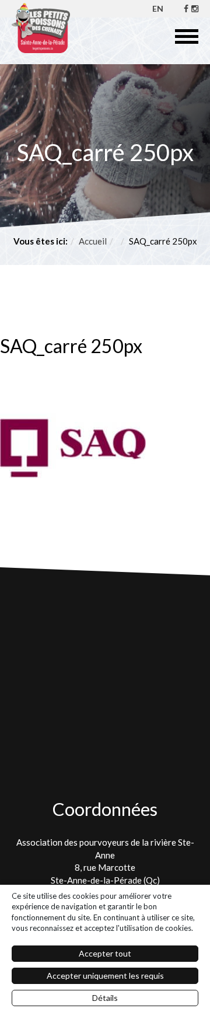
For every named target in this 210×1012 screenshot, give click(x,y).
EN (157, 8)
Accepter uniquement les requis (105, 975)
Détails (105, 998)
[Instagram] (194, 8)
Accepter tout (105, 953)
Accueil (93, 241)
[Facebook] (186, 8)
